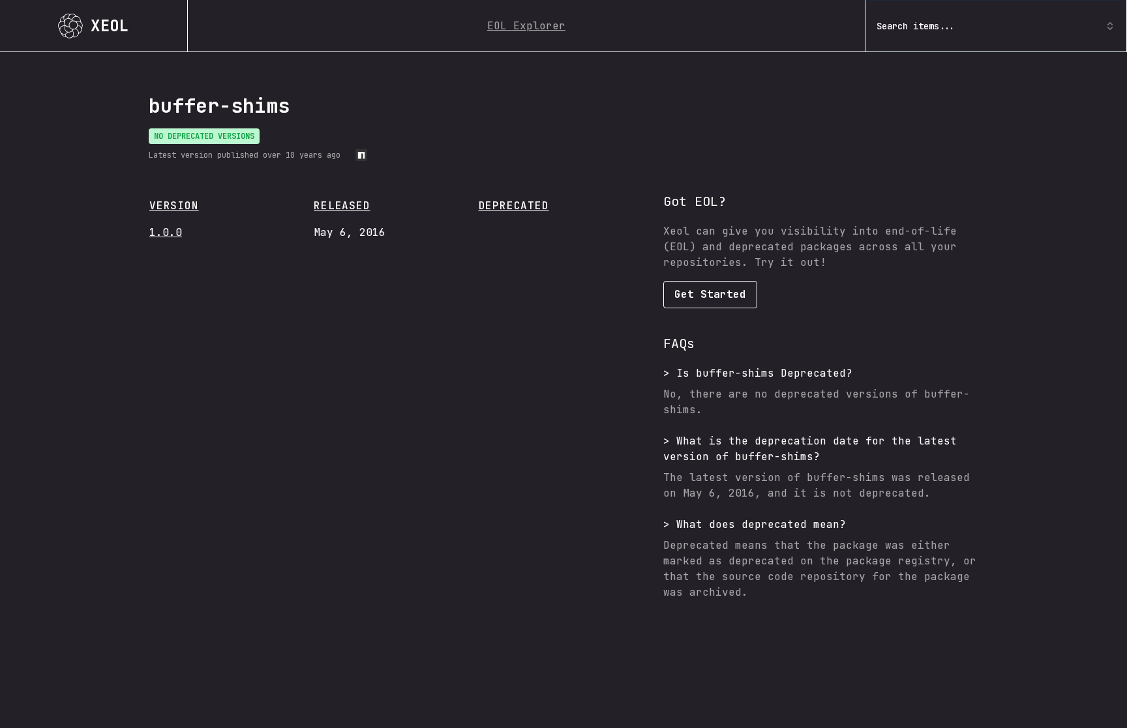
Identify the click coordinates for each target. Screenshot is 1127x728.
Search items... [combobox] (916, 26)
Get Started (710, 294)
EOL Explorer (526, 26)
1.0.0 (165, 232)
